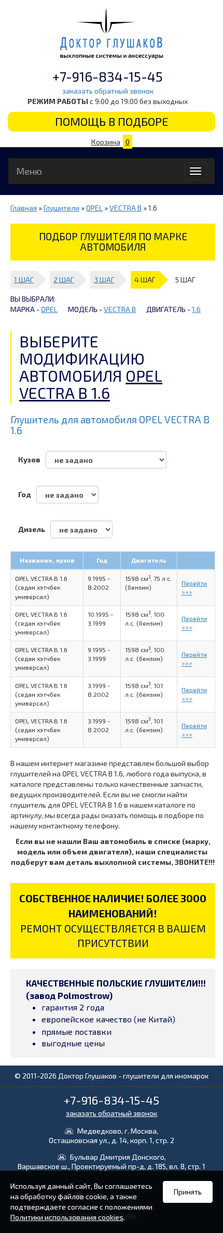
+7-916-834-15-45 (107, 76)
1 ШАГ (24, 279)
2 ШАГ (63, 279)
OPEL (94, 207)
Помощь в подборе (112, 121)
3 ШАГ (104, 279)
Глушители (61, 207)
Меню (29, 171)
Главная (23, 207)
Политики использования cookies (66, 1217)
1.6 (196, 309)
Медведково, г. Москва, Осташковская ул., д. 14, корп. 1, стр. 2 (111, 1135)
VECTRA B (125, 207)
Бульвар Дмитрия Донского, (111, 1161)
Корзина (110, 141)
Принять (188, 1191)
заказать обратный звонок (108, 90)
